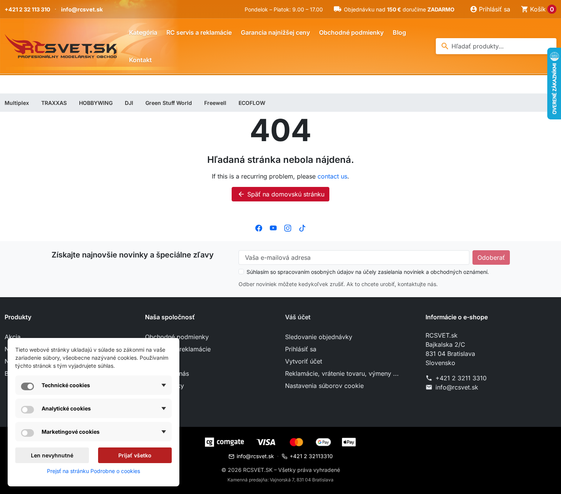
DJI (129, 103)
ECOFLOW (252, 103)
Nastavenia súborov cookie (324, 385)
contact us (332, 176)
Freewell (215, 103)
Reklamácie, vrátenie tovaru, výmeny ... (342, 373)
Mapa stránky (164, 385)
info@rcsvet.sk (82, 9)
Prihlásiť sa (300, 349)
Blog (399, 32)
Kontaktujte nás (167, 373)
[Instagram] (287, 227)
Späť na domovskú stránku (280, 194)
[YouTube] (273, 227)
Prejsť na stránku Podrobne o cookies (93, 471)
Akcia (13, 337)
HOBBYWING (96, 103)
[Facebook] (258, 227)
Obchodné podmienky (351, 32)
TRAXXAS (54, 103)
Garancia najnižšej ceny (275, 32)
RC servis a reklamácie (199, 32)
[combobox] (496, 46)
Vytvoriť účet (303, 361)
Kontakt (140, 60)
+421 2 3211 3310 (461, 378)
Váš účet (298, 317)
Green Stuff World (168, 103)
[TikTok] (302, 227)
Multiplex (17, 103)
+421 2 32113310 (311, 456)
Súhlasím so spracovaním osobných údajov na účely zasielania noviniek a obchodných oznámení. (368, 272)
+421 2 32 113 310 (27, 9)
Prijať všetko (135, 455)
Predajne (157, 398)
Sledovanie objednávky (318, 337)
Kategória (143, 32)
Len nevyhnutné (52, 455)
